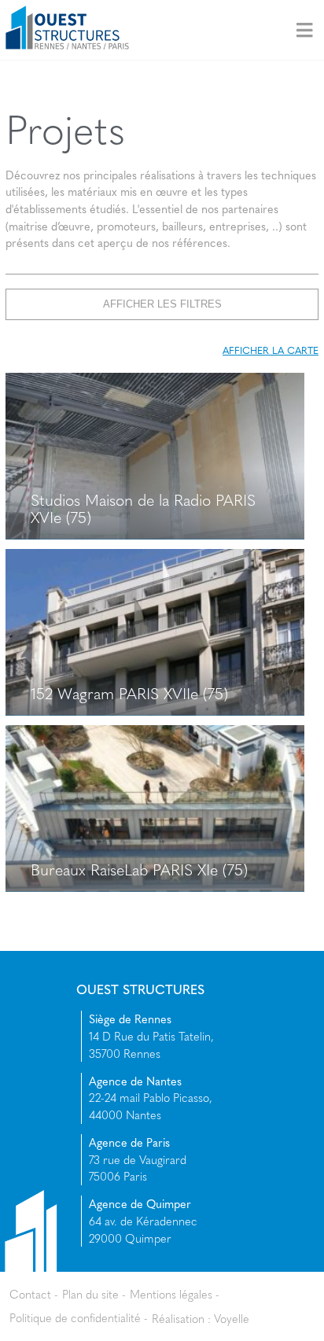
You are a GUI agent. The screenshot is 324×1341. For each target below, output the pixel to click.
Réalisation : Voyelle (200, 1317)
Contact (30, 1293)
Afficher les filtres (162, 303)
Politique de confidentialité (75, 1317)
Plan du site (90, 1293)
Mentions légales (171, 1293)
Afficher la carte (270, 350)
